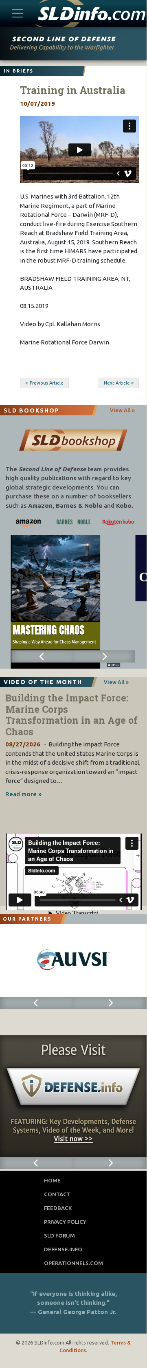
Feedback (58, 1208)
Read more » (23, 794)
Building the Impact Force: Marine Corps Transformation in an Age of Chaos (71, 714)
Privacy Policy (65, 1221)
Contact (57, 1194)
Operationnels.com (73, 1263)
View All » (122, 410)
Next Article (117, 382)
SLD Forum (59, 1235)
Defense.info (63, 1249)
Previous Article (47, 382)
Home (52, 1180)
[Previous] (42, 656)
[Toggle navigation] (17, 13)
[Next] (104, 656)
